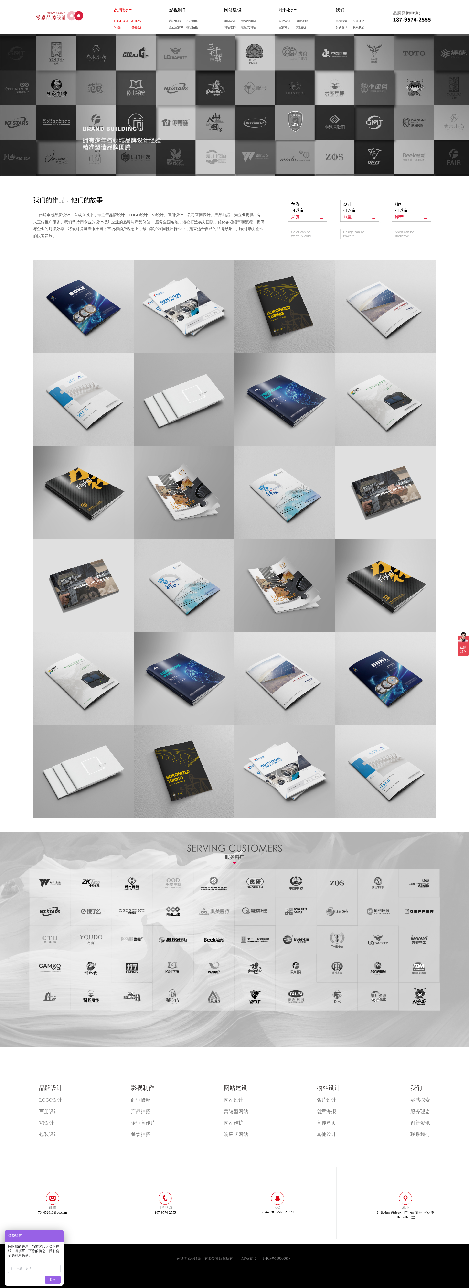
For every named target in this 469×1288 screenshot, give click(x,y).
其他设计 (302, 27)
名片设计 (285, 21)
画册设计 (137, 21)
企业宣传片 (176, 27)
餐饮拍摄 (192, 27)
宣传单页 (285, 27)
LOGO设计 (121, 21)
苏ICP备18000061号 (277, 1258)
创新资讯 (341, 27)
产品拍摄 (192, 21)
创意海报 (302, 21)
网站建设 (233, 10)
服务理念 (358, 21)
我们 (340, 10)
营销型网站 (248, 21)
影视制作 (178, 10)
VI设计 (118, 27)
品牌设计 (123, 10)
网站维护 (230, 27)
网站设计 (230, 21)
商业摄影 (175, 21)
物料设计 (288, 10)
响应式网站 (248, 27)
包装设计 (137, 27)
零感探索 (341, 21)
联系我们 (358, 27)
